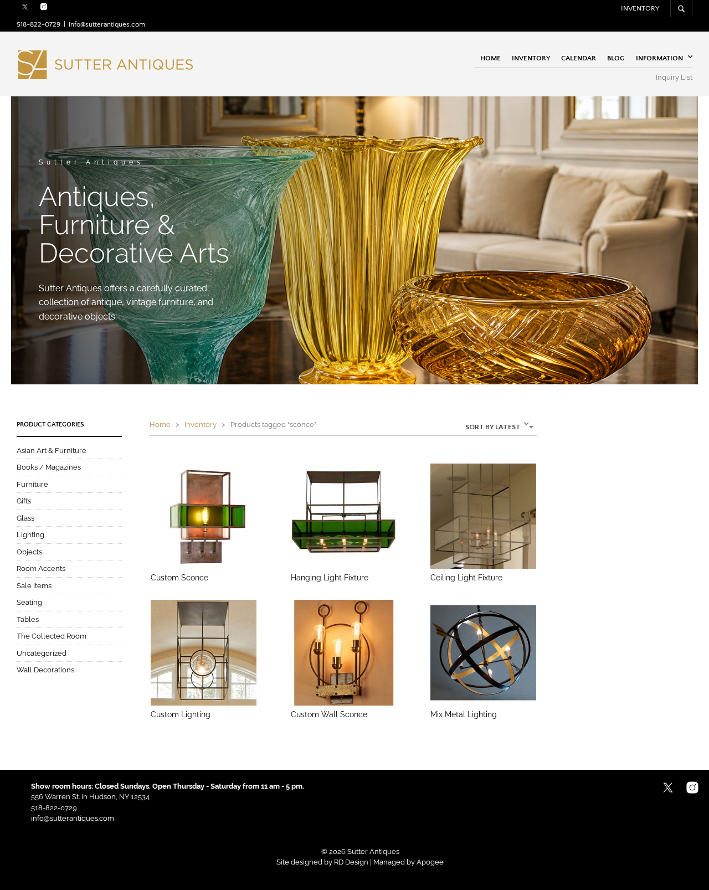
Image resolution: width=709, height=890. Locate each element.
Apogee (430, 862)
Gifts (24, 501)
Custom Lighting (180, 714)
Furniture (32, 484)
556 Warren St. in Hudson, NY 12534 (90, 797)
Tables (28, 619)
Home (490, 57)
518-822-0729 (38, 24)
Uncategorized (41, 653)
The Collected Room (51, 636)
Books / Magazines (49, 467)
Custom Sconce (179, 577)
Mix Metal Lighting (463, 714)
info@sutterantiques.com (107, 24)
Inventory (640, 8)
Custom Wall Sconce (329, 714)
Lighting (30, 535)
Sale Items (34, 586)
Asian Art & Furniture (51, 450)
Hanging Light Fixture (329, 577)
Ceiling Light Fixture (466, 577)
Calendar (578, 57)
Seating (29, 602)
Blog (616, 57)
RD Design (351, 862)
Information (659, 57)
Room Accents (41, 568)
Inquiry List (674, 77)
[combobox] (475, 425)
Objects (29, 552)
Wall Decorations (45, 670)
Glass (25, 518)
